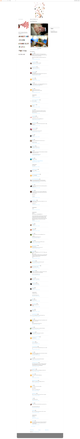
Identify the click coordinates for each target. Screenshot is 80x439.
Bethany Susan (34, 104)
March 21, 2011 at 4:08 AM (35, 418)
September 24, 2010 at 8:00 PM (35, 176)
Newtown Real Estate (34, 346)
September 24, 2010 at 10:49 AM (36, 97)
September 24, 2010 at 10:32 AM (36, 64)
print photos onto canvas (35, 362)
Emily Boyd (33, 145)
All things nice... (34, 200)
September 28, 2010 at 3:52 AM (36, 334)
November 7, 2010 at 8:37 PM (35, 400)
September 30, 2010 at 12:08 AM (36, 355)
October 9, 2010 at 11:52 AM (35, 371)
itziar (33, 357)
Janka (33, 139)
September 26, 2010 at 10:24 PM (36, 275)
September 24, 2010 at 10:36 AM (36, 80)
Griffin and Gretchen (35, 169)
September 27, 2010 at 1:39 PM (35, 311)
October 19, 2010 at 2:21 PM (35, 390)
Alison (33, 233)
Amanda (33, 109)
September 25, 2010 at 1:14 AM (36, 197)
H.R (32, 385)
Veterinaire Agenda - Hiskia (35, 336)
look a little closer (34, 122)
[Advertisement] (55, 38)
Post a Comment (33, 426)
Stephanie (33, 228)
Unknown (33, 420)
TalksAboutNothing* (34, 245)
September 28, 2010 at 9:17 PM (35, 343)
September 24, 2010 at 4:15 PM (35, 148)
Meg (32, 82)
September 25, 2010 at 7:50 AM (36, 204)
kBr (32, 150)
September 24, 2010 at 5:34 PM (35, 166)
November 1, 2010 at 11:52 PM (35, 395)
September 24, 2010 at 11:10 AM (36, 113)
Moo (21, 33)
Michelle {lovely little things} (35, 174)
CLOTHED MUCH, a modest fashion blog (37, 160)
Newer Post (32, 429)
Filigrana (33, 251)
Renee (33, 298)
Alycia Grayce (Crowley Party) (36, 265)
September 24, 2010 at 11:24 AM (36, 119)
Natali (33, 134)
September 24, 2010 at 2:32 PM (35, 143)
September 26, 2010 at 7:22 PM (35, 258)
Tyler (37, 23)
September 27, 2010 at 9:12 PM (35, 316)
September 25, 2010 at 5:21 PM (35, 230)
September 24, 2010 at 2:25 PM (35, 136)
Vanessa (33, 190)
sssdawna (33, 277)
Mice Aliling (33, 270)
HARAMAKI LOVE (34, 314)
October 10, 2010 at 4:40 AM (35, 377)
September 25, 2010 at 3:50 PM (35, 225)
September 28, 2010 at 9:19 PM (35, 349)
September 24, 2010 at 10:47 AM (36, 92)
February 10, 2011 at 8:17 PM (35, 412)
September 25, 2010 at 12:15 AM (36, 187)
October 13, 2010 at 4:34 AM (35, 382)
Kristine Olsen (34, 282)
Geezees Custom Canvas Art (35, 99)
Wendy (33, 223)
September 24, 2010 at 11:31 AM (36, 125)
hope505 (33, 240)
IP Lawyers (33, 341)
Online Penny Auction (35, 380)
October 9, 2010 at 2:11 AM (35, 366)
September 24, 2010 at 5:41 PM (35, 171)
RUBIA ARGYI (34, 128)
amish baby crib (34, 393)
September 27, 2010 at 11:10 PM (36, 324)
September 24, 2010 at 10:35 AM (36, 75)
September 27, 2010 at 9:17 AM (36, 289)
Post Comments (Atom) (36, 431)
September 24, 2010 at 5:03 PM (35, 155)
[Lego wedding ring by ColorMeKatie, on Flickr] (39, 46)
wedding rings (33, 417)
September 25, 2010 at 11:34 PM (36, 242)
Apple (33, 352)
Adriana (33, 287)
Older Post (47, 429)
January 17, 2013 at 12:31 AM (35, 424)
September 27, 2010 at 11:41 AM (36, 306)
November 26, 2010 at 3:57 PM (35, 407)
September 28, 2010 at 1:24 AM (36, 329)
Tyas (32, 398)
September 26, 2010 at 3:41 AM (36, 248)
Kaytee (33, 184)
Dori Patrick (33, 260)
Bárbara (33, 309)
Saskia (33, 88)
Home (39, 429)
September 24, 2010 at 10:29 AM (36, 59)
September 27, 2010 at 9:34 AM (36, 296)
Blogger (44, 436)
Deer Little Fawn (34, 303)
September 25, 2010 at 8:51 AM (36, 209)
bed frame (33, 410)
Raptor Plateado (34, 61)
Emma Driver (34, 369)
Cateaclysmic (34, 71)
